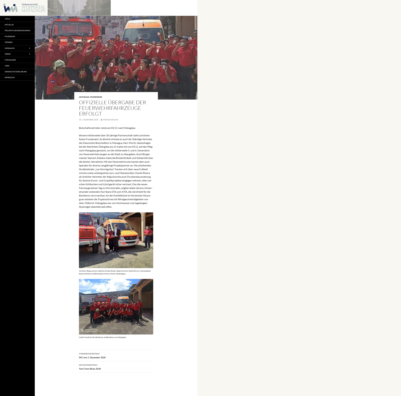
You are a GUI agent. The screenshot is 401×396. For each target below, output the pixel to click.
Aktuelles (84, 97)
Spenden (8, 42)
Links (7, 66)
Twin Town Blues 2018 (90, 367)
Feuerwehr (96, 97)
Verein (7, 54)
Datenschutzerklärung (16, 72)
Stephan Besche (110, 119)
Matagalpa (9, 48)
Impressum (10, 77)
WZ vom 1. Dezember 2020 (92, 355)
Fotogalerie (10, 60)
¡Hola (7, 19)
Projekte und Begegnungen (17, 30)
